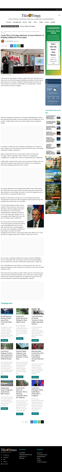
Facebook (6, 455)
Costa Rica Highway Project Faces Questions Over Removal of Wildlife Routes (6, 355)
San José (47, 81)
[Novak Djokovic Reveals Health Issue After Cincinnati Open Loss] (7, 311)
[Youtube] (1, 464)
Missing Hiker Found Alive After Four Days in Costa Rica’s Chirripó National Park (38, 356)
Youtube (5, 464)
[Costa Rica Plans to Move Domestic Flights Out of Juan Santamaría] (58, 117)
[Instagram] (1, 457)
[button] (59, 15)
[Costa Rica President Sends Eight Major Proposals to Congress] (38, 383)
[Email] (22, 45)
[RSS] (1, 459)
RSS (4, 459)
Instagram (6, 457)
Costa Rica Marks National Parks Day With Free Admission (51, 128)
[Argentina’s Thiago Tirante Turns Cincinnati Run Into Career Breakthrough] (58, 139)
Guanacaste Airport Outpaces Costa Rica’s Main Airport (7, 391)
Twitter (5, 461)
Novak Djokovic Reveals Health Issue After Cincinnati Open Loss (6, 320)
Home (2, 31)
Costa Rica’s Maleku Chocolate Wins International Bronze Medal (51, 133)
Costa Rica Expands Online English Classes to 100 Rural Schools (50, 152)
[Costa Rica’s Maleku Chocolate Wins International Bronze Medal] (58, 133)
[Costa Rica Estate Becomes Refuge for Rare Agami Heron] (22, 311)
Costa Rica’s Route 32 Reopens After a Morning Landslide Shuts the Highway (21, 392)
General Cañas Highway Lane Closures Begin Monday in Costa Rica (22, 355)
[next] (42, 26)
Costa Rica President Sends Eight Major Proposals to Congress (37, 392)
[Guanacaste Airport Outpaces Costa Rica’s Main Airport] (7, 383)
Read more (4, 340)
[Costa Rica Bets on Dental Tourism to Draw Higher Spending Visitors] (38, 311)
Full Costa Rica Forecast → (53, 101)
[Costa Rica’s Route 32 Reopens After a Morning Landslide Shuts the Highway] (22, 383)
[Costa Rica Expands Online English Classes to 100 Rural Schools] (58, 152)
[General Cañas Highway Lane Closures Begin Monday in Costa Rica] (22, 346)
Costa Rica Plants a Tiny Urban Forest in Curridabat (51, 122)
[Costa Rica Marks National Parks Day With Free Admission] (58, 128)
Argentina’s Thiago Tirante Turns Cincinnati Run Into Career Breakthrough (50, 139)
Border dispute (7, 31)
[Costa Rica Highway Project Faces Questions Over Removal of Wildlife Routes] (7, 346)
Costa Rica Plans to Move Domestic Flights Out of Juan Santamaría (51, 117)
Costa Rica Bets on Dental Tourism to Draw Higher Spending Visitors (37, 320)
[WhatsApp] (18, 45)
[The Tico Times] (3, 41)
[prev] (40, 26)
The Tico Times (9, 41)
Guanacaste (51, 81)
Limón (55, 81)
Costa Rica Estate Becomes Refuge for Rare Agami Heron (22, 319)
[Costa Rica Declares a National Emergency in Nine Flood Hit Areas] (58, 146)
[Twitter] (15, 45)
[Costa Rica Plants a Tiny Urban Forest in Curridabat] (58, 123)
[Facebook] (11, 45)
